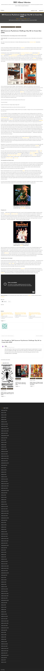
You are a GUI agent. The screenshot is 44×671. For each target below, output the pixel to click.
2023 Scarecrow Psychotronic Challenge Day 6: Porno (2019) (20, 313)
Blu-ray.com (6, 252)
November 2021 (5, 540)
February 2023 (5, 506)
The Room (22, 47)
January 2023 (5, 508)
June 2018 (4, 634)
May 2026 (4, 417)
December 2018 (5, 620)
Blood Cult (22, 91)
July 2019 (4, 604)
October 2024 (5, 460)
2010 (41, 150)
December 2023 (6, 483)
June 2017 (4, 662)
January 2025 (5, 453)
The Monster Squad (25, 137)
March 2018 (5, 641)
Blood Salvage (22, 207)
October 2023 (5, 488)
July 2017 (4, 659)
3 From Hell (16, 157)
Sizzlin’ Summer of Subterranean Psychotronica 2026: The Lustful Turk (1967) (36, 383)
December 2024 (6, 456)
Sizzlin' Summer (10, 388)
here (10, 263)
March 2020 (5, 586)
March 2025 (5, 449)
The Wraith (19, 153)
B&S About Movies (22, 2)
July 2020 (4, 577)
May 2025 (4, 444)
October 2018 (5, 625)
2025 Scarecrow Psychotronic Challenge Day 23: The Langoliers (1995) (35, 314)
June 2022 (4, 524)
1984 (19, 386)
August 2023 (5, 492)
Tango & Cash (32, 153)
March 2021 (5, 559)
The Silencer (11, 118)
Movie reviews (3, 388)
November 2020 (5, 568)
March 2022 (5, 531)
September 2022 (6, 517)
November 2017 (5, 650)
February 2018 (5, 643)
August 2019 (5, 602)
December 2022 (6, 511)
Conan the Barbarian (15, 54)
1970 (4, 396)
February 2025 (5, 451)
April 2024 (4, 474)
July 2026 (4, 412)
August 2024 (5, 465)
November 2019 (5, 595)
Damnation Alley (35, 54)
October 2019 (5, 598)
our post (21, 245)
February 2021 (5, 561)
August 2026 (5, 410)
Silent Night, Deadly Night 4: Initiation (14, 155)
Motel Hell (34, 58)
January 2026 (5, 426)
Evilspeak (37, 145)
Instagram (2, 272)
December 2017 (5, 648)
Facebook (2, 296)
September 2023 (6, 490)
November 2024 (6, 458)
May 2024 (4, 472)
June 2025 (4, 442)
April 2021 (4, 556)
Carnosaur (34, 155)
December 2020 (6, 566)
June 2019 (4, 607)
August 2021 (5, 547)
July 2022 (4, 522)
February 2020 (5, 588)
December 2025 (6, 428)
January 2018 (5, 646)
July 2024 (4, 467)
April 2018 (4, 639)
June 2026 (4, 414)
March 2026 (5, 421)
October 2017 (5, 653)
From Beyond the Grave (13, 55)
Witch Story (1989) (39, 335)
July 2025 (4, 440)
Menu (3, 10)
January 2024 (5, 481)
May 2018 (4, 637)
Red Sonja (22, 54)
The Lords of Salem (9, 157)
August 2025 (5, 437)
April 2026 (4, 419)
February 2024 (5, 479)
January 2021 (5, 563)
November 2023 (5, 485)
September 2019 (6, 600)
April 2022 (4, 529)
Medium (29, 295)
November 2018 (5, 623)
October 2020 (5, 570)
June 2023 (4, 497)
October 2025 (5, 433)
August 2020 (5, 575)
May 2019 (4, 609)
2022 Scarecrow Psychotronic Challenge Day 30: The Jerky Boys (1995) (7, 314)
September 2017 (5, 655)
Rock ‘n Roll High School (34, 152)
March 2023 (5, 504)
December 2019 (5, 593)
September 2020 (6, 572)
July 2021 (4, 550)
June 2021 (4, 552)
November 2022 (5, 513)
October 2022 (5, 515)
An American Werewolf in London (26, 52)
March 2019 (5, 614)
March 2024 (5, 476)
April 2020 (4, 584)
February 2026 (5, 424)
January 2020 (5, 591)
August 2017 (5, 657)
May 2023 (4, 499)
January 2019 (5, 618)
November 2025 (5, 430)
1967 (34, 386)
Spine (24, 170)
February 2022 (5, 533)
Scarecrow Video (33, 42)
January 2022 (5, 536)
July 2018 (4, 632)
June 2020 (4, 579)
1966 (37, 150)
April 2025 (4, 446)
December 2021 (5, 538)
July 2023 (4, 495)
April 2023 (4, 501)
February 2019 (5, 616)
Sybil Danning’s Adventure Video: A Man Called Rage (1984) (20, 383)
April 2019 (4, 611)
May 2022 (4, 527)
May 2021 (4, 554)
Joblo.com (23, 268)
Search (40, 10)
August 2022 (5, 520)
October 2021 (5, 543)
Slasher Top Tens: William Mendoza (8, 335)
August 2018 (5, 630)
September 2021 (6, 545)
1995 (4, 320)
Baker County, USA (14, 213)
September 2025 (6, 435)
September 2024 (6, 463)
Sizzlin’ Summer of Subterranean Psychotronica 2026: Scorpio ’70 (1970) (7, 393)
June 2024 (4, 469)
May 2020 (4, 582)
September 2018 (6, 627)
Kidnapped (41, 120)
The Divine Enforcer (4, 117)
